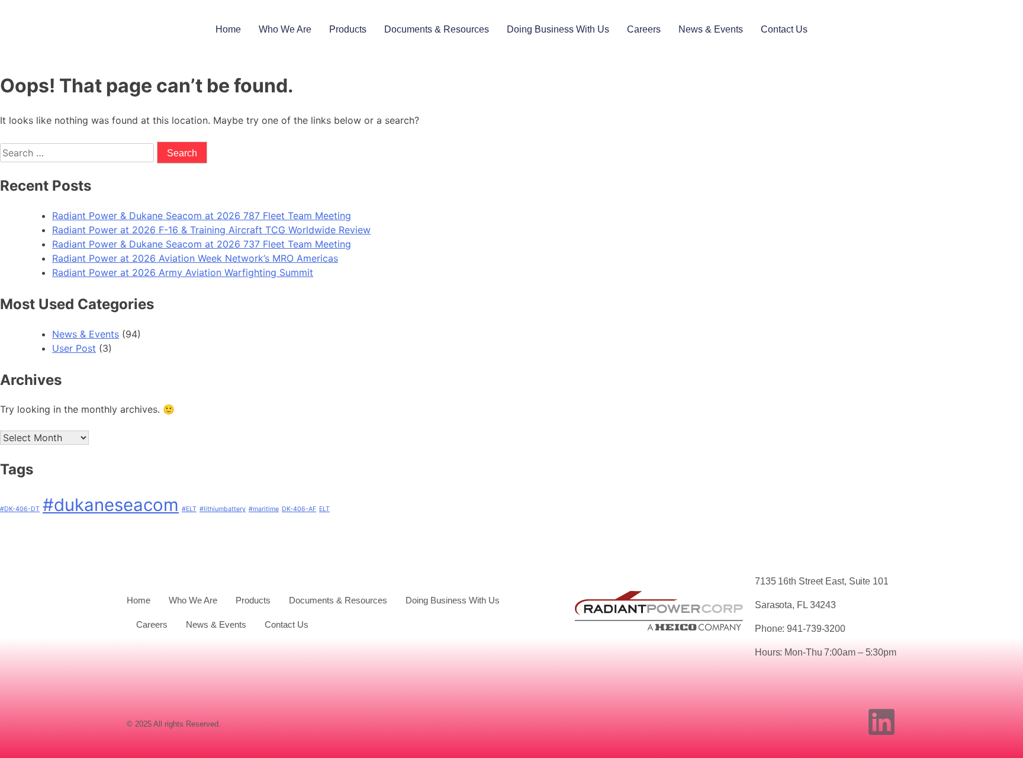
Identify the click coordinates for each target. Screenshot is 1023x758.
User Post (74, 348)
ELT (324, 509)
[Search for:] (78, 153)
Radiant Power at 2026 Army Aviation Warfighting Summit (182, 272)
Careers (644, 29)
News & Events (710, 29)
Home (228, 29)
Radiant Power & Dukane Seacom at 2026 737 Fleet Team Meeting (201, 244)
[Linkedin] (881, 722)
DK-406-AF (299, 509)
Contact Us (784, 29)
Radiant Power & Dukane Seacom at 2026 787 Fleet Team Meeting (201, 215)
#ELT (189, 509)
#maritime (264, 509)
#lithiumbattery (223, 509)
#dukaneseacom (111, 504)
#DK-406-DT (20, 509)
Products (347, 29)
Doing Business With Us (558, 29)
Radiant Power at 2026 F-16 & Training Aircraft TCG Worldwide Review (211, 230)
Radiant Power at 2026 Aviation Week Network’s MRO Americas (195, 258)
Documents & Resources (436, 29)
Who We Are (285, 29)
